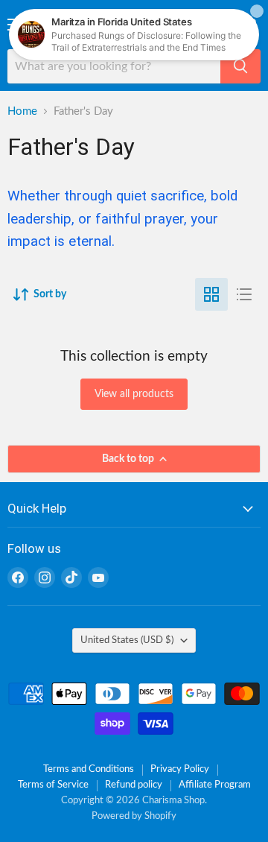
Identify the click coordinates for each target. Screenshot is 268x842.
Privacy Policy (179, 769)
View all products (134, 394)
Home (22, 111)
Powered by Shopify (134, 816)
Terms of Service (53, 785)
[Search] (240, 66)
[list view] (244, 294)
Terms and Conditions (88, 769)
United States (126, 640)
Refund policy (133, 785)
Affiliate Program (215, 785)
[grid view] (211, 294)
